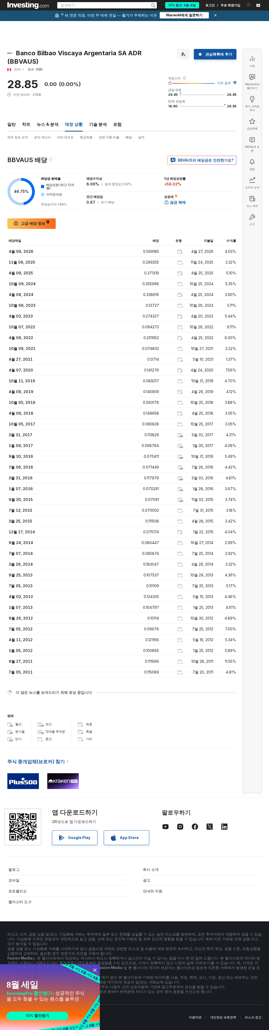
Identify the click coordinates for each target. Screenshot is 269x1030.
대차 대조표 (65, 137)
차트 (26, 124)
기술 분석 (98, 124)
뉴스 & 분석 (48, 124)
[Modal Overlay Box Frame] (50, 997)
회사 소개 (151, 869)
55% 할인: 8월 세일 (182, 5)
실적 (141, 137)
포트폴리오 (17, 891)
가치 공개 (224, 83)
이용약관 (195, 1017)
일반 (11, 124)
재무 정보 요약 (17, 137)
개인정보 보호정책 (223, 1017)
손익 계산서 (42, 137)
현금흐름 (86, 137)
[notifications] (249, 4)
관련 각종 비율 (109, 137)
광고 (146, 880)
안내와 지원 (152, 891)
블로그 (13, 869)
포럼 (117, 124)
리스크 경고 (253, 1017)
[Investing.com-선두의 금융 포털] (28, 5)
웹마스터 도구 (20, 902)
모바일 (13, 880)
